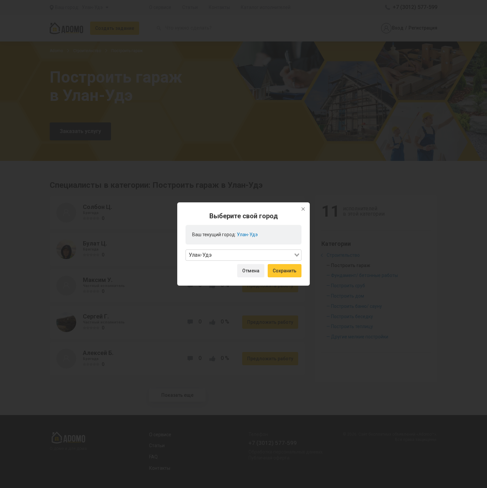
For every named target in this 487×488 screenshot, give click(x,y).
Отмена (250, 270)
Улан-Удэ (247, 234)
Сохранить (285, 270)
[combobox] (243, 255)
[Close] (303, 209)
